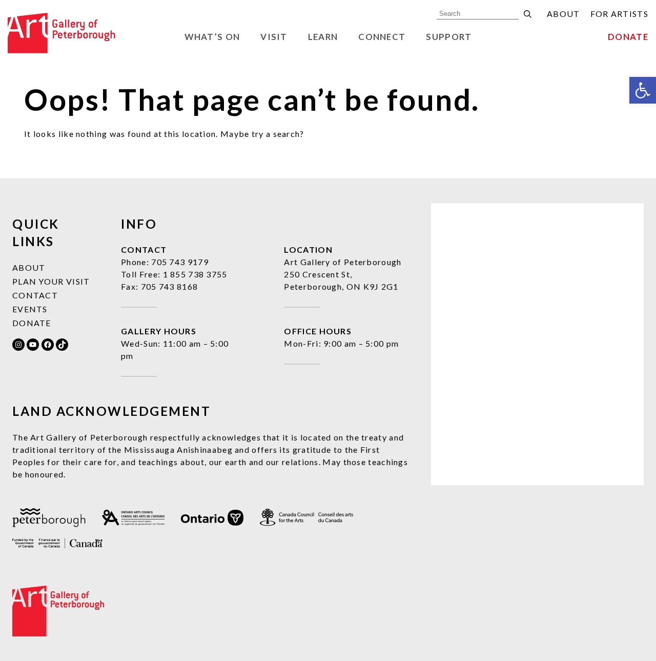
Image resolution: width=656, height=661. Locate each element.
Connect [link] (381, 36)
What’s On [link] (212, 36)
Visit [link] (274, 36)
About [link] (563, 13)
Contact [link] (35, 295)
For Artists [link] (619, 13)
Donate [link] (628, 36)
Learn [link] (323, 36)
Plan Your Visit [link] (51, 281)
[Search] (527, 14)
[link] (642, 90)
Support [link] (448, 36)
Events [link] (30, 309)
